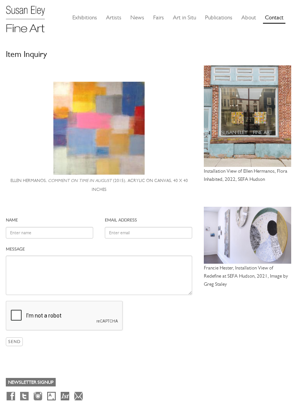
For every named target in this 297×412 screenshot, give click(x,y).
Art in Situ (184, 17)
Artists (113, 17)
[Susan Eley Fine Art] (29, 16)
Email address (121, 220)
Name (12, 220)
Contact (274, 17)
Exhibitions (84, 17)
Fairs (158, 17)
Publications (218, 17)
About (248, 17)
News (137, 17)
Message (15, 249)
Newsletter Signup (30, 382)
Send (14, 342)
